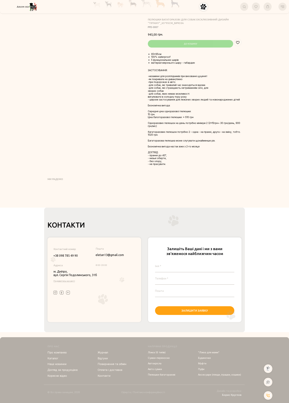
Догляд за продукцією (62, 370)
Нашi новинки (56, 364)
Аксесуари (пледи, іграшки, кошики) (219, 374)
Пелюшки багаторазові (161, 374)
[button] (204, 7)
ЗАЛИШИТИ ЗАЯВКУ (194, 310)
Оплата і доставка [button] (110, 370)
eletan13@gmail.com (110, 255)
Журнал (103, 352)
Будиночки (204, 357)
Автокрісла (154, 363)
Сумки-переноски (159, 357)
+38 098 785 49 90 (65, 255)
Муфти (202, 363)
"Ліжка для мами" (208, 352)
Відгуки (103, 358)
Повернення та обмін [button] (112, 364)
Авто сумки (155, 369)
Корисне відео (57, 375)
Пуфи (201, 369)
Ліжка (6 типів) (157, 352)
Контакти (104, 375)
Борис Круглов (232, 394)
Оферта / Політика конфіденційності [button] (143, 392)
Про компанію (57, 352)
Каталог (52, 358)
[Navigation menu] (282, 7)
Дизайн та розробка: (229, 390)
